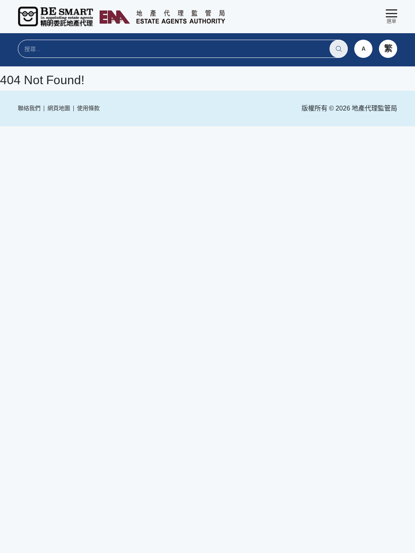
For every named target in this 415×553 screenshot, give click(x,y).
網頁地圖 (58, 108)
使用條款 (88, 108)
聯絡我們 (29, 108)
